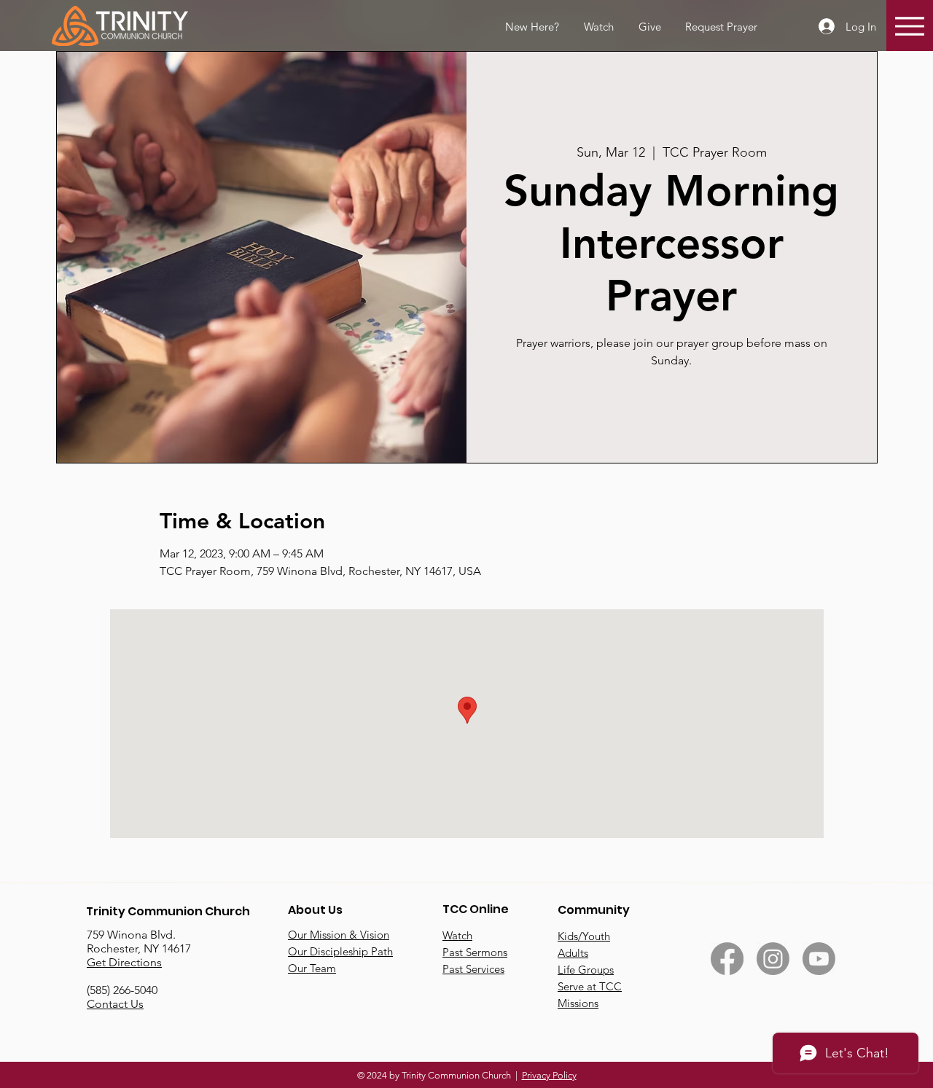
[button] (720, 27)
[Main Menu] (910, 26)
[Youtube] (819, 958)
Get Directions (124, 962)
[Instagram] (773, 958)
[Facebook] (727, 958)
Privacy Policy (549, 1075)
